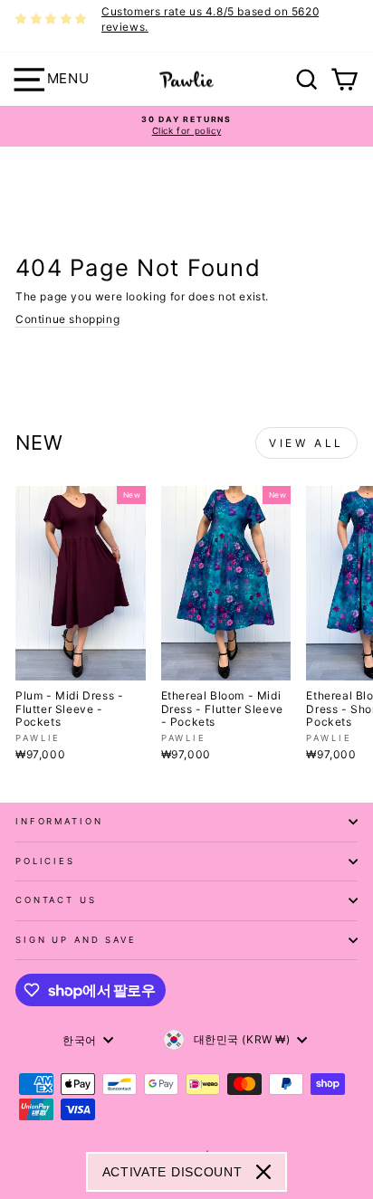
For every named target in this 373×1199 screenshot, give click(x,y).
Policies (45, 861)
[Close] (263, 1172)
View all (306, 443)
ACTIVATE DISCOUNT (172, 1172)
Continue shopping (67, 319)
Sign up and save (76, 940)
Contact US (56, 900)
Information (59, 821)
